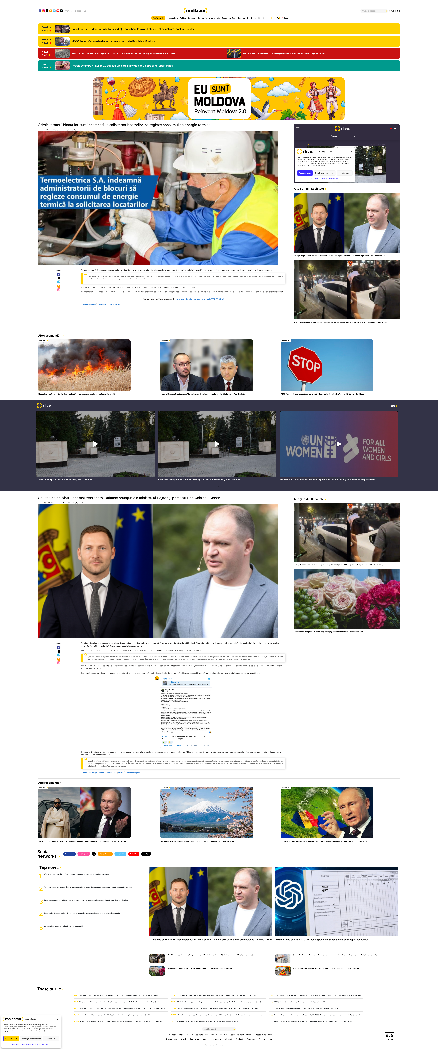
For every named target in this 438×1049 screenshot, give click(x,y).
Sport (224, 18)
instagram (43, 10)
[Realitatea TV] (278, 18)
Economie (202, 18)
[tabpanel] (95, 446)
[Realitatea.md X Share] (58, 278)
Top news (49, 867)
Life (218, 18)
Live (286, 18)
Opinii (249, 18)
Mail (59, 290)
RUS (398, 11)
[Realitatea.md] (389, 1037)
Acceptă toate (11, 1038)
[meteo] (263, 18)
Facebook (59, 274)
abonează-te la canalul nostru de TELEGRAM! (200, 299)
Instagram (84, 854)
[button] (58, 1019)
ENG (392, 11)
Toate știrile (158, 18)
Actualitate (173, 18)
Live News (45, 66)
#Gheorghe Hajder (96, 772)
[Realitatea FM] (270, 18)
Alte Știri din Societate (309, 188)
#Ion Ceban (111, 772)
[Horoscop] (255, 18)
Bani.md (239, 1039)
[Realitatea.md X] (47, 10)
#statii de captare (133, 772)
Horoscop (216, 1039)
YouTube (133, 854)
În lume (212, 18)
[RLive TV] (44, 406)
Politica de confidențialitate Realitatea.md (35, 1044)
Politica (183, 18)
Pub (84, 11)
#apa (85, 772)
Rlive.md (228, 1039)
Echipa (78, 11)
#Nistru (121, 772)
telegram (54, 10)
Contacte (69, 11)
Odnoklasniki (59, 286)
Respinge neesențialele (31, 1038)
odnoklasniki (50, 10)
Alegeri (189, 1035)
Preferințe (51, 1038)
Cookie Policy (14, 1044)
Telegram (59, 282)
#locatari (102, 304)
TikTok (146, 854)
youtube (57, 10)
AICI (83, 294)
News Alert (45, 53)
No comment (171, 1039)
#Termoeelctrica (114, 304)
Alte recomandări (49, 335)
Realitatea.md (78, 130)
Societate (192, 18)
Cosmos (241, 18)
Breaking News (47, 29)
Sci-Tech (232, 18)
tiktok (61, 10)
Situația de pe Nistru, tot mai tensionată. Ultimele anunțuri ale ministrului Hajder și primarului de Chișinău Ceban (129, 498)
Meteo (205, 1039)
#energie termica (89, 304)
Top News (194, 1039)
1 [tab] (216, 486)
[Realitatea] (237, 11)
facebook (40, 10)
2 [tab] (218, 486)
